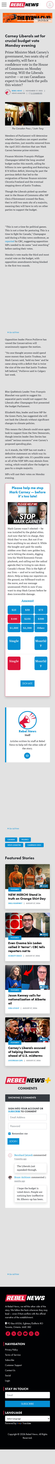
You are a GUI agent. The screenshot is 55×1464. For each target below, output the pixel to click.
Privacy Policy (11, 1349)
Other (41, 628)
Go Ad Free (14, 332)
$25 (14, 610)
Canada (11, 839)
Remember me (20, 1133)
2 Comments (36, 93)
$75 (41, 610)
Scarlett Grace (15, 956)
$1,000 (14, 628)
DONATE (27, 683)
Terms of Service (13, 1354)
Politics (25, 839)
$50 (27, 610)
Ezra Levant (13, 1008)
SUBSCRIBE (14, 1111)
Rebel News (17, 91)
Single (14, 641)
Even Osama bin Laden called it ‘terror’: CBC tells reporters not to (26, 947)
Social (8, 1375)
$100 (14, 618)
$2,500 (27, 628)
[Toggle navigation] (4, 5)
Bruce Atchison (22, 1177)
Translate (27, 1423)
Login (7, 1380)
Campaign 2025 (34, 845)
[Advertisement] (27, 301)
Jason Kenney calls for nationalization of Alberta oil (27, 999)
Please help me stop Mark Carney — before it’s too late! (27, 492)
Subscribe (9, 1360)
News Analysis (14, 845)
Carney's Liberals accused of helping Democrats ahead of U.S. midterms (27, 1052)
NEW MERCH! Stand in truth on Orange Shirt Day (27, 897)
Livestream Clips (15, 1060)
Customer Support (13, 1365)
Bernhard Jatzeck (23, 1155)
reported (9, 241)
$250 (27, 618)
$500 (41, 618)
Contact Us (10, 1370)
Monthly (40, 643)
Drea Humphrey (15, 903)
